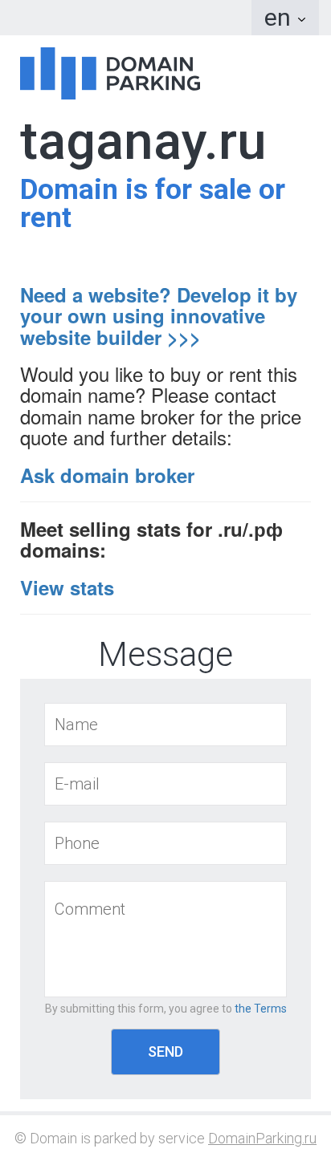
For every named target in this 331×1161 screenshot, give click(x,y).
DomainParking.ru (262, 1138)
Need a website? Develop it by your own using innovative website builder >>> (158, 316)
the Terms (261, 1008)
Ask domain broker (107, 475)
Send (165, 1051)
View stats (67, 587)
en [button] (280, 17)
